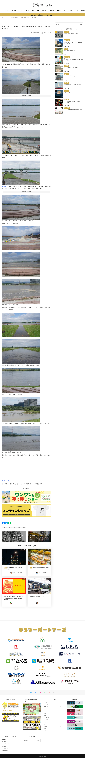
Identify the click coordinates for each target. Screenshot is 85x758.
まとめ (27, 10)
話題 (50, 32)
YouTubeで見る (7, 481)
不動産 (71, 10)
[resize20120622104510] (21, 379)
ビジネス (59, 10)
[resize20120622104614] (21, 206)
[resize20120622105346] (21, 351)
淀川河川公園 (12, 527)
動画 (38, 10)
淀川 (5, 527)
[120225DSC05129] (21, 141)
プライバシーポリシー (6, 744)
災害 (19, 527)
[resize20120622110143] (21, 409)
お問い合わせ (47, 731)
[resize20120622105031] (21, 290)
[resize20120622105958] (21, 438)
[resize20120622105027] (21, 49)
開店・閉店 (14, 10)
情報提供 (4, 739)
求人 (65, 10)
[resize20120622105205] (21, 324)
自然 (24, 527)
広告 (77, 10)
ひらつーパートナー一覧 (7, 710)
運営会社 (4, 746)
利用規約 (4, 741)
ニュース (6, 10)
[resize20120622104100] (21, 172)
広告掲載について (5, 748)
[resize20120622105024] (21, 264)
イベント (52, 10)
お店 (33, 10)
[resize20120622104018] (21, 111)
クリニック (44, 10)
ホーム (45, 702)
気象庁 (4, 186)
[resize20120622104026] (21, 81)
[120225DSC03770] (21, 237)
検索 (81, 24)
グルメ (21, 10)
